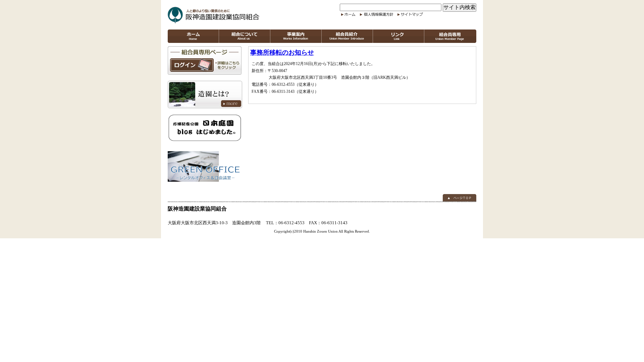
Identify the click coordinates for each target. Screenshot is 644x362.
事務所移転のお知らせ (282, 52)
